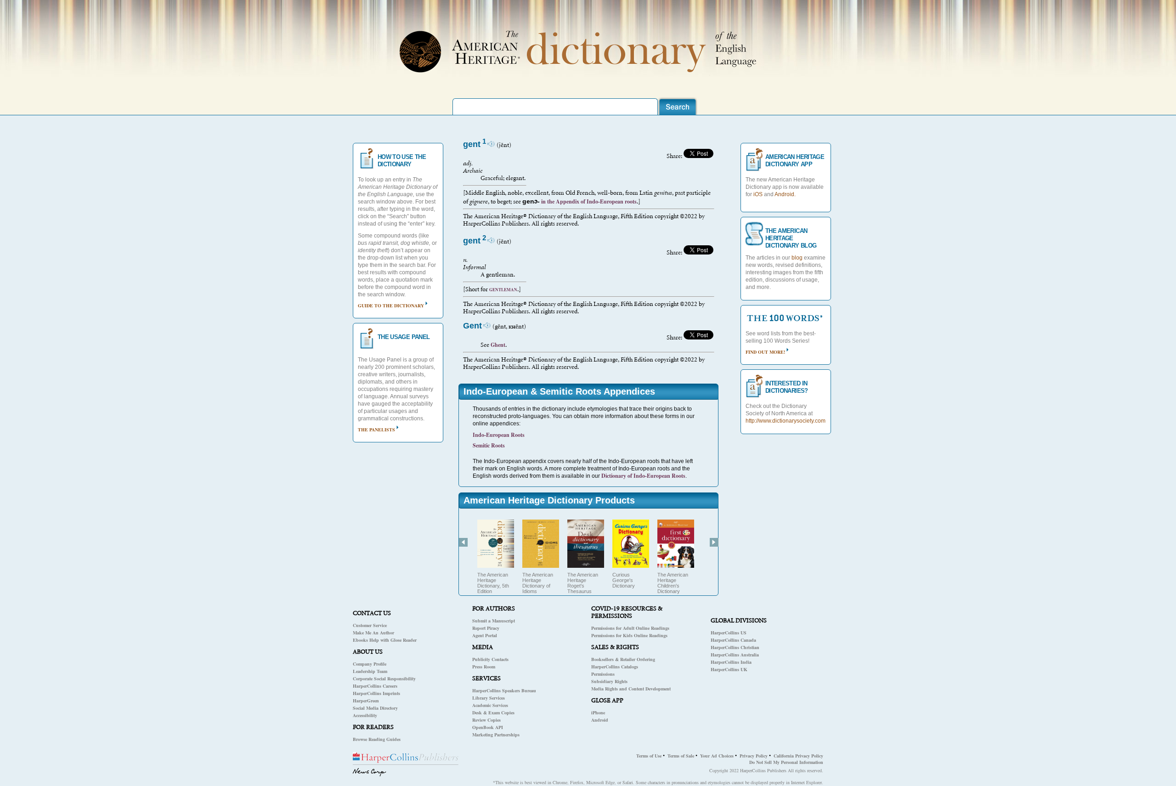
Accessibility (365, 715)
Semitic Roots (489, 445)
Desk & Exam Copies (493, 712)
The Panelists (376, 429)
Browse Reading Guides (377, 739)
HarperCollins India (731, 662)
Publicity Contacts (490, 659)
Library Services (488, 698)
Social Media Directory (375, 708)
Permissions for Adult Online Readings (630, 628)
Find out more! (765, 352)
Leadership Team (370, 671)
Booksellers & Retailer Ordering (623, 659)
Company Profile (369, 664)
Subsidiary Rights (609, 681)
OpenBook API (487, 727)
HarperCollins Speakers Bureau (504, 690)
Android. (785, 194)
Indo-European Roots (499, 435)
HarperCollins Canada (733, 640)
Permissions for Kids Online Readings (629, 635)
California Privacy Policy (798, 755)
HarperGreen (366, 700)
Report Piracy (485, 628)
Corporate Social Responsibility (384, 678)
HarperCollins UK (729, 669)
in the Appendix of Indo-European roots (588, 201)
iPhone (598, 712)
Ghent (498, 345)
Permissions (603, 674)
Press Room (483, 666)
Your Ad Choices (717, 755)
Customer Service (370, 625)
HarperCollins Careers (375, 686)
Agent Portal (484, 635)
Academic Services (490, 705)
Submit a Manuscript (493, 620)
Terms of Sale (680, 755)
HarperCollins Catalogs (614, 666)
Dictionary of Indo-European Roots (643, 476)
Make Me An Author (373, 632)
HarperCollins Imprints (376, 693)
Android (599, 720)
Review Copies (486, 720)
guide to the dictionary (391, 305)
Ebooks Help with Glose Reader (385, 640)
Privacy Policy (754, 755)
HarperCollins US (728, 632)
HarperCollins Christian (735, 647)
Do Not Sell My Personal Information (786, 762)
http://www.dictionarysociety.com (785, 421)
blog (797, 257)
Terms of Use (649, 755)
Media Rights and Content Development (631, 688)
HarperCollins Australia (735, 654)
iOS (758, 194)
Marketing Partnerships (496, 734)
